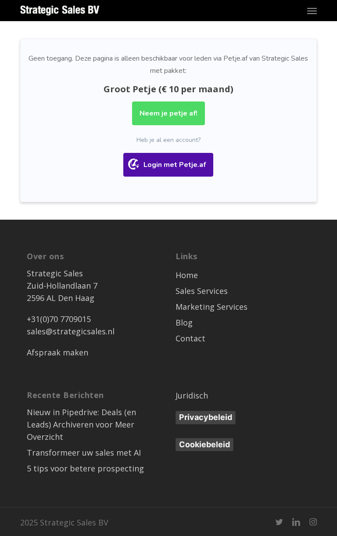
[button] (312, 10)
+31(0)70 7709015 (59, 319)
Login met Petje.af (174, 165)
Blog (184, 322)
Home (187, 275)
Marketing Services (211, 306)
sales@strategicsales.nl (71, 331)
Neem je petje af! (168, 113)
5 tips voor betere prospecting (85, 468)
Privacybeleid (205, 417)
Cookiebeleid (204, 444)
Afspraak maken (57, 352)
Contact (190, 338)
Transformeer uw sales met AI (84, 452)
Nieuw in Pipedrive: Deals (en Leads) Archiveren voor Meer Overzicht (81, 424)
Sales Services (202, 291)
